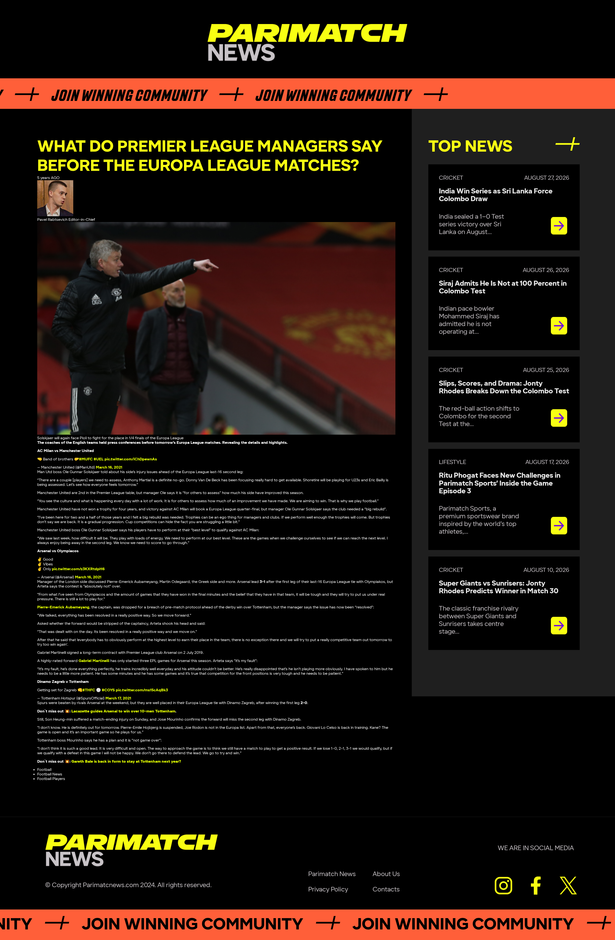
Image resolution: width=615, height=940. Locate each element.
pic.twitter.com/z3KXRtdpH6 (78, 569)
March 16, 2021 (109, 467)
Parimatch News (332, 874)
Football (44, 769)
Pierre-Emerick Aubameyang (63, 607)
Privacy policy (328, 889)
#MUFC (86, 459)
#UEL (99, 459)
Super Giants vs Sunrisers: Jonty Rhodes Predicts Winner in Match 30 (499, 587)
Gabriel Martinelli (94, 661)
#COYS (108, 690)
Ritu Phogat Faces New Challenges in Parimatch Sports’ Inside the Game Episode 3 (499, 483)
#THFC (88, 690)
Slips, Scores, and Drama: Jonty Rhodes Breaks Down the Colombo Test (504, 387)
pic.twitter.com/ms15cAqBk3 (142, 690)
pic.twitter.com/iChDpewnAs (131, 459)
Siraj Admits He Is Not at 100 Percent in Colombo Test (503, 287)
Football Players (51, 779)
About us (386, 874)
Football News (49, 774)
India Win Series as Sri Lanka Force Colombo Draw (496, 195)
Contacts (386, 889)
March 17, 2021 (118, 698)
